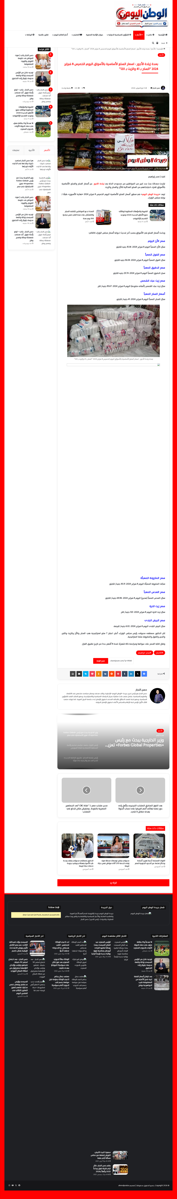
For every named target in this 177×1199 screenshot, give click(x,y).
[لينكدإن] (131, 674)
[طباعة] (73, 674)
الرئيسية (161, 34)
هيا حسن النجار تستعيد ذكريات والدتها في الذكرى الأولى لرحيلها (22, 163)
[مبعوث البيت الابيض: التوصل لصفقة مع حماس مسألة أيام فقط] (120, 1155)
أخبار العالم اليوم (61, 34)
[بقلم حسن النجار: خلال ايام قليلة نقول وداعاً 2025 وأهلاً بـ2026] (120, 1169)
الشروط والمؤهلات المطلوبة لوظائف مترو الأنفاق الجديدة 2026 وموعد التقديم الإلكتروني (133, 215)
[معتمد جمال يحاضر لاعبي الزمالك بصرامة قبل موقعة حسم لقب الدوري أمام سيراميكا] (78, 982)
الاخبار (159, 653)
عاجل (150, 34)
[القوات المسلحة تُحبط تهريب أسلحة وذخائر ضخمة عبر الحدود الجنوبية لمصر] (149, 846)
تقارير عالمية (43, 34)
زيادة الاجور (98, 184)
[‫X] (137, 674)
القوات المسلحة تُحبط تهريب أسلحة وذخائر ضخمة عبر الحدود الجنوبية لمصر (150, 862)
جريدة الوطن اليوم (150, 194)
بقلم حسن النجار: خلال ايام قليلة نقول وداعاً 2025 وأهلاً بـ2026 (102, 1168)
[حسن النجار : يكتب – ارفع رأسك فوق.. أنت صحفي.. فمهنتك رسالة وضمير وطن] (43, 96)
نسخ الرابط (101, 660)
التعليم (76, 34)
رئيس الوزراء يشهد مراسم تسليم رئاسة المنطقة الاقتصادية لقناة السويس (134, 743)
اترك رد (113, 883)
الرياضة (29, 34)
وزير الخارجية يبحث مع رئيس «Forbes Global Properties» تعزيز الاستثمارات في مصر (24, 182)
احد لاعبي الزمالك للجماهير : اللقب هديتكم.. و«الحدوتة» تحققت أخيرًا (60, 946)
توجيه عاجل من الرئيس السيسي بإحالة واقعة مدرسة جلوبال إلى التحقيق (22, 75)
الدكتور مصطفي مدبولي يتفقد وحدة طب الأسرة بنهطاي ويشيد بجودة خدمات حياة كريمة (78, 863)
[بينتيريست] (118, 674)
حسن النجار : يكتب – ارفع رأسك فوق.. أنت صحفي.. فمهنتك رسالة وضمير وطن (23, 94)
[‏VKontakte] (105, 674)
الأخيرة (32, 150)
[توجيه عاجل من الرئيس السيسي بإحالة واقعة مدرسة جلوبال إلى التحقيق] (43, 79)
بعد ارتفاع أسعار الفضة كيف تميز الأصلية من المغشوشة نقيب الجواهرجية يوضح (143, 981)
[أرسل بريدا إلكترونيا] (151, 88)
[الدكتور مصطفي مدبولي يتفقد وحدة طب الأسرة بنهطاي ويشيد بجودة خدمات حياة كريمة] (77, 846)
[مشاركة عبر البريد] (79, 674)
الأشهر (47, 150)
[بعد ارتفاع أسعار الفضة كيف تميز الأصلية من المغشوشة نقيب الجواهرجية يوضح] (161, 982)
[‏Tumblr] (124, 674)
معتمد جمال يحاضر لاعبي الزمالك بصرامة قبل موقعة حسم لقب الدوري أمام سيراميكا (59, 981)
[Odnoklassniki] (98, 674)
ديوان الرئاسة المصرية (94, 34)
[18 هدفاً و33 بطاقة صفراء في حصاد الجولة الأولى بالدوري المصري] (43, 129)
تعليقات (15, 150)
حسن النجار (156, 88)
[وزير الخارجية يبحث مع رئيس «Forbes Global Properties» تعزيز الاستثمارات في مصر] (43, 185)
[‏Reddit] (111, 674)
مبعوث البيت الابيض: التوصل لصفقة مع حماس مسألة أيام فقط (101, 1155)
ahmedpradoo (123, 1185)
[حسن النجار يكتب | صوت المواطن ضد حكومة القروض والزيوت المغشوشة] (43, 61)
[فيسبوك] (144, 674)
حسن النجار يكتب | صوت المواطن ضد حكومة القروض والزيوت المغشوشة (24, 60)
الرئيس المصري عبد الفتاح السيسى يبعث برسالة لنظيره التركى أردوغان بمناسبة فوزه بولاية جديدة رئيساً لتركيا (101, 947)
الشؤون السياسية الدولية (118, 34)
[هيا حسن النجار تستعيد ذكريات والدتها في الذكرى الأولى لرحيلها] (43, 167)
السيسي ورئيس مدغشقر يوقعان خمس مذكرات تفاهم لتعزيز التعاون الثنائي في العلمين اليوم (18, 987)
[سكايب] (85, 674)
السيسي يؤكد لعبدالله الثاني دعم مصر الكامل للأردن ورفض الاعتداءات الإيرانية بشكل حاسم (18, 946)
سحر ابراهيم (144, 653)
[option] (113, 741)
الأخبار (139, 34)
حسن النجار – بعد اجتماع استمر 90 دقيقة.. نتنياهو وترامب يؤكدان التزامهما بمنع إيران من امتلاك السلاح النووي (18, 965)
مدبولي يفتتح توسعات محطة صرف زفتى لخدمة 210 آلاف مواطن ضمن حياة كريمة (113, 863)
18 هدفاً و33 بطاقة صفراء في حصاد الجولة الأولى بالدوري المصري (23, 126)
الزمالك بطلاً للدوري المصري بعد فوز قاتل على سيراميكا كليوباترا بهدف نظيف (60, 964)
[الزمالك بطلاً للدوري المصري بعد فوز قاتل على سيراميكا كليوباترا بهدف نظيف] (78, 965)
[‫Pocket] (92, 674)
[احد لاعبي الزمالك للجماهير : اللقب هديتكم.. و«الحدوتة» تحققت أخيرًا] (78, 948)
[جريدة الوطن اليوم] (141, 15)
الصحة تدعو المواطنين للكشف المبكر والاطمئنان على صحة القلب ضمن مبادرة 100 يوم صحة (78, 215)
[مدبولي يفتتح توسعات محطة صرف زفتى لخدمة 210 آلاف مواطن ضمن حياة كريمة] (113, 846)
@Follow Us (53, 907)
